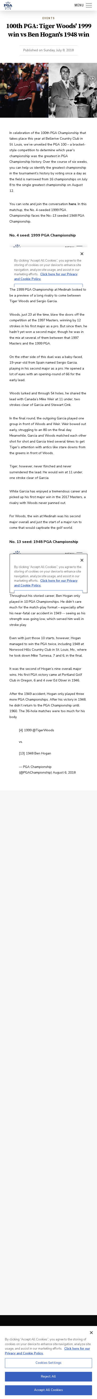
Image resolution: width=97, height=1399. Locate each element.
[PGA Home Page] (8, 5)
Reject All (48, 1376)
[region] (48, 1362)
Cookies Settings (48, 1363)
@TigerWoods (43, 730)
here (72, 204)
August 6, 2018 (64, 772)
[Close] (91, 1332)
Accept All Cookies (48, 1390)
